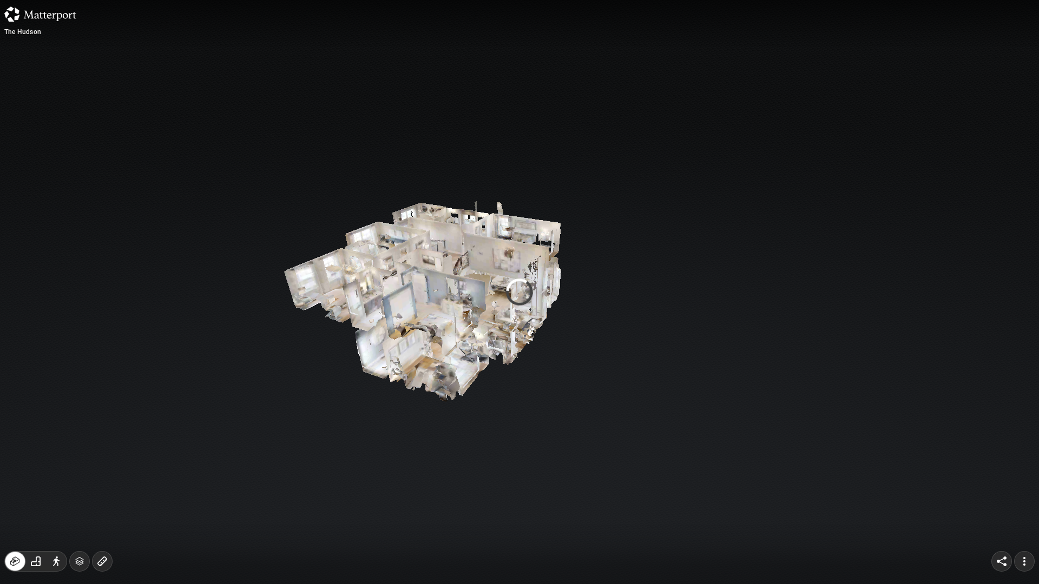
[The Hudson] (519, 292)
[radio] (15, 561)
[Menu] (1024, 561)
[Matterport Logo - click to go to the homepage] (40, 14)
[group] (35, 561)
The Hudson (22, 32)
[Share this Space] (1001, 561)
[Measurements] (102, 561)
